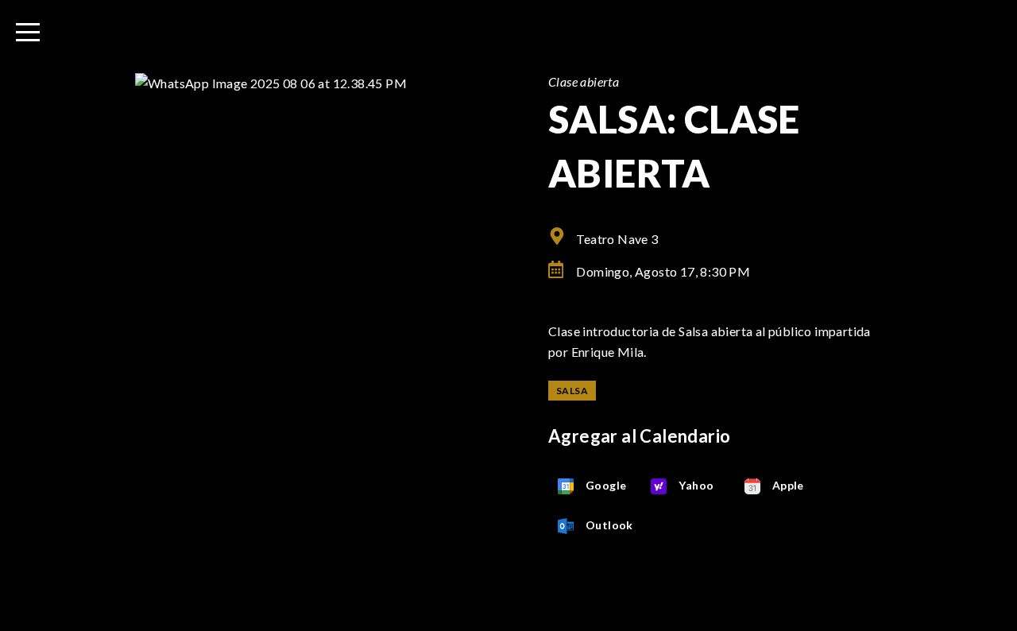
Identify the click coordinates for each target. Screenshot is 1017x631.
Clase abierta (583, 81)
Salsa (572, 391)
